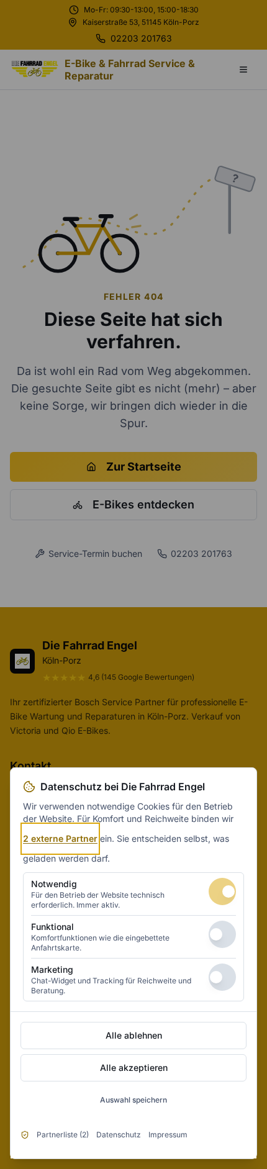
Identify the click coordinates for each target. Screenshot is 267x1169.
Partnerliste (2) (63, 1134)
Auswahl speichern (133, 1099)
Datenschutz (118, 1134)
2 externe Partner (60, 838)
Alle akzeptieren (134, 1067)
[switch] (222, 891)
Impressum (168, 1134)
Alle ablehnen (134, 1035)
